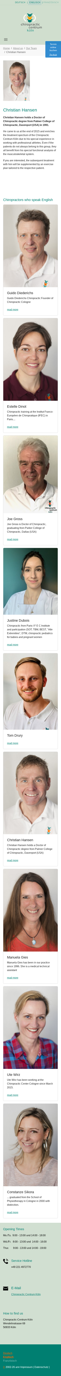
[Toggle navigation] (5, 39)
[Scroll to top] (54, 1369)
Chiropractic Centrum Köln (26, 1294)
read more (12, 309)
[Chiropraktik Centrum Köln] (30, 22)
